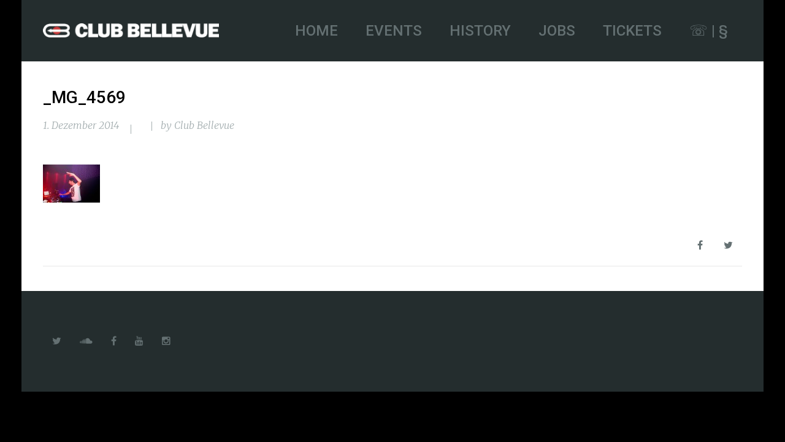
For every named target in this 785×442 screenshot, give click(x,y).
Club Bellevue (204, 125)
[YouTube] (139, 341)
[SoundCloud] (86, 341)
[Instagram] (166, 341)
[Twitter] (57, 341)
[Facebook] (114, 341)
